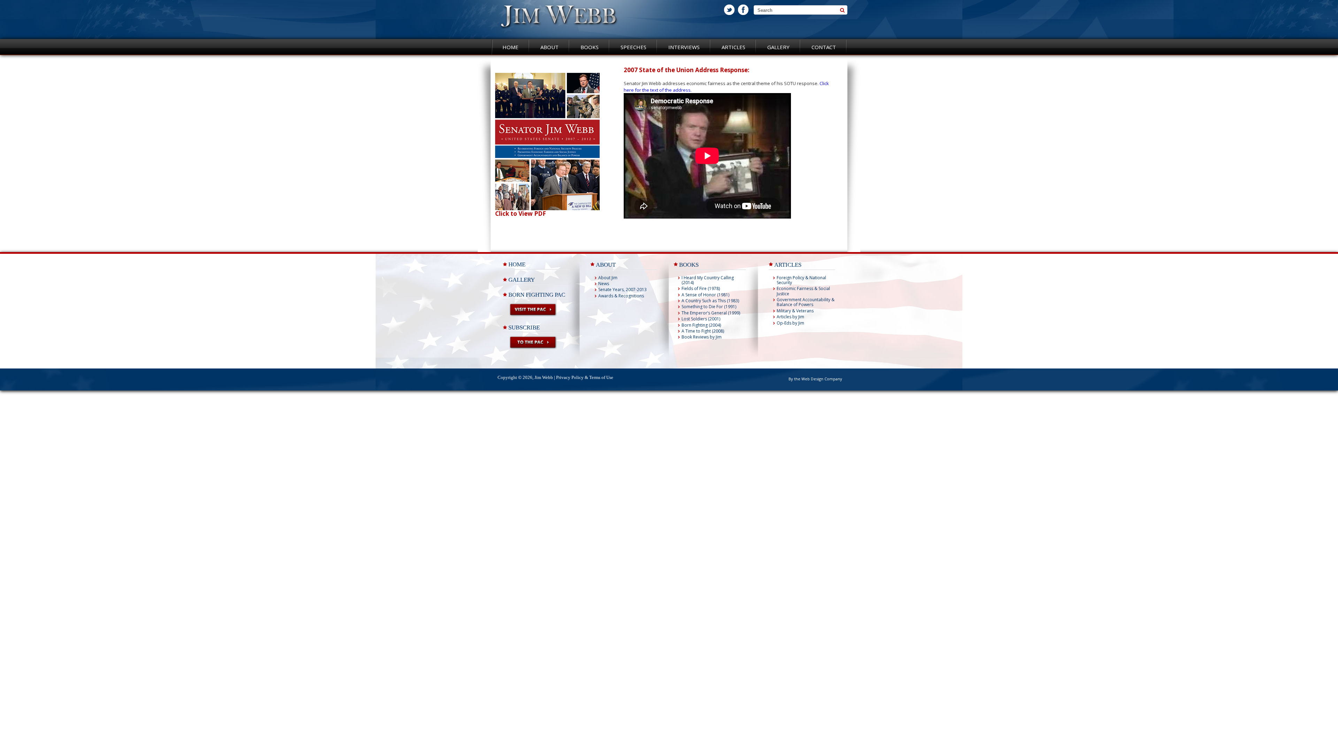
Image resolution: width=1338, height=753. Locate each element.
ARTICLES (787, 264)
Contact (824, 47)
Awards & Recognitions (621, 296)
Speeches (633, 47)
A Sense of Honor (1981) (705, 295)
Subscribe (524, 327)
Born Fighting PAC (536, 294)
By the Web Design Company (815, 378)
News (603, 284)
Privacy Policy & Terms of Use (584, 377)
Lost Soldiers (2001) (701, 319)
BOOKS (689, 264)
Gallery (778, 47)
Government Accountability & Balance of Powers (806, 302)
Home (510, 47)
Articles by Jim (790, 317)
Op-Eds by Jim (790, 323)
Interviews (684, 47)
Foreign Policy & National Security (801, 280)
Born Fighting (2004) (701, 325)
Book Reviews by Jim (702, 337)
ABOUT (606, 264)
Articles (733, 47)
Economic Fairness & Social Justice (803, 291)
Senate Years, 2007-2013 (622, 289)
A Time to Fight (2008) (703, 331)
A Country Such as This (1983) (710, 301)
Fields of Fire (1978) (701, 288)
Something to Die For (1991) (709, 307)
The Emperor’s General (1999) (711, 313)
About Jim (607, 278)
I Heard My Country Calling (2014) (708, 280)
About (549, 47)
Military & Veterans (795, 311)
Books (589, 47)
